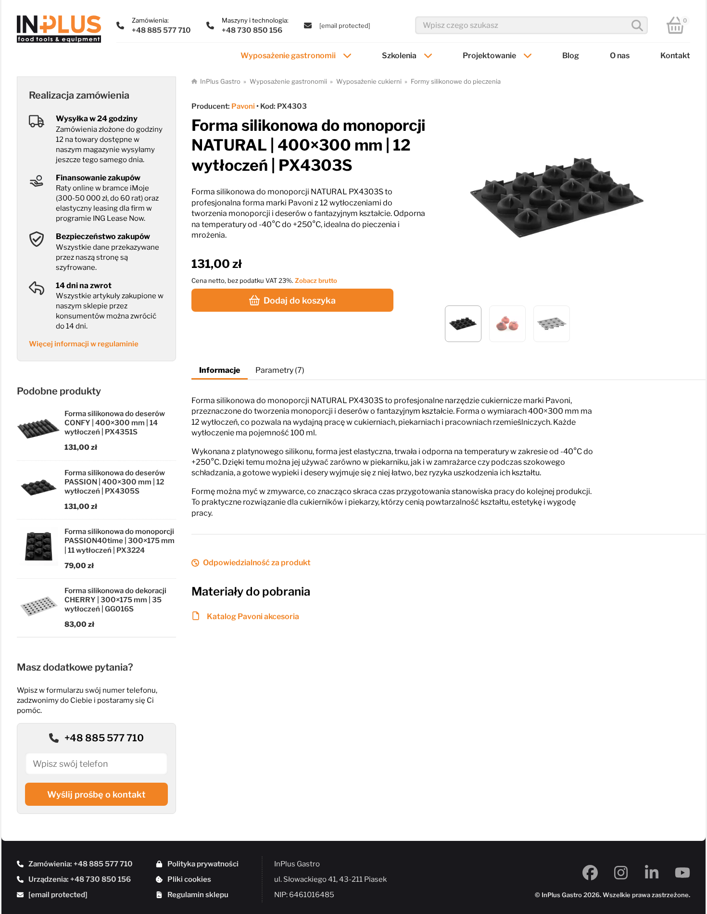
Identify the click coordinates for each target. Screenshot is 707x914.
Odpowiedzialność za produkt (257, 562)
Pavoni (243, 106)
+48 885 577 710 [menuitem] (161, 30)
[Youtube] (682, 872)
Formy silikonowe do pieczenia (456, 81)
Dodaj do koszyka (300, 300)
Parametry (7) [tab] (279, 370)
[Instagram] (621, 872)
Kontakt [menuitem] (675, 55)
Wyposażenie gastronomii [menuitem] (288, 55)
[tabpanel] (448, 449)
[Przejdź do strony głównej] (59, 29)
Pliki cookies (189, 879)
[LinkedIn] (651, 872)
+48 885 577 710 (104, 738)
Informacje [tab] (219, 370)
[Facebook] (590, 872)
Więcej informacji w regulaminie (84, 344)
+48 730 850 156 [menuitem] (252, 30)
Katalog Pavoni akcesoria (253, 616)
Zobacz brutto (316, 280)
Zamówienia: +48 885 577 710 (80, 864)
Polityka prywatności (203, 864)
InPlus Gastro (220, 81)
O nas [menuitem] (620, 55)
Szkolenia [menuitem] (399, 55)
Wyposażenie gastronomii (288, 81)
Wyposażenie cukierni (369, 81)
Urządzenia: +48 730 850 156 (79, 879)
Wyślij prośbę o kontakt (96, 794)
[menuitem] (344, 25)
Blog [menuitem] (570, 55)
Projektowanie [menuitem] (489, 55)
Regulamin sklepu (197, 894)
